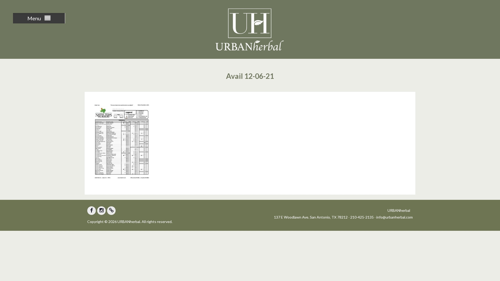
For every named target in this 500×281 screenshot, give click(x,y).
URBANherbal (399, 210)
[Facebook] (91, 210)
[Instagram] (101, 210)
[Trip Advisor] (111, 210)
